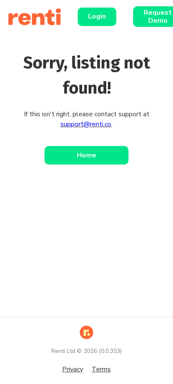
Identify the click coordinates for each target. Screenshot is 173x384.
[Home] (38, 16)
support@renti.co (85, 124)
